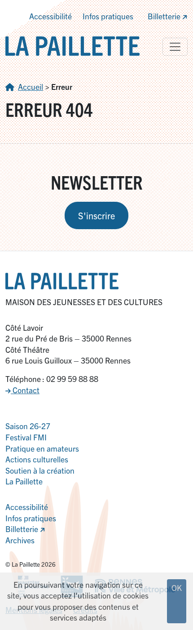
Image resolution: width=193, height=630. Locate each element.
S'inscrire (96, 215)
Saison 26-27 (27, 426)
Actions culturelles (36, 459)
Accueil (30, 86)
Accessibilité (50, 16)
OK (176, 587)
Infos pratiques (108, 16)
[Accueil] (72, 45)
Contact (25, 390)
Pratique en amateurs (42, 448)
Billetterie (165, 16)
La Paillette (24, 481)
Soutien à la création (40, 470)
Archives (20, 540)
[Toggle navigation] (175, 47)
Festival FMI (26, 437)
